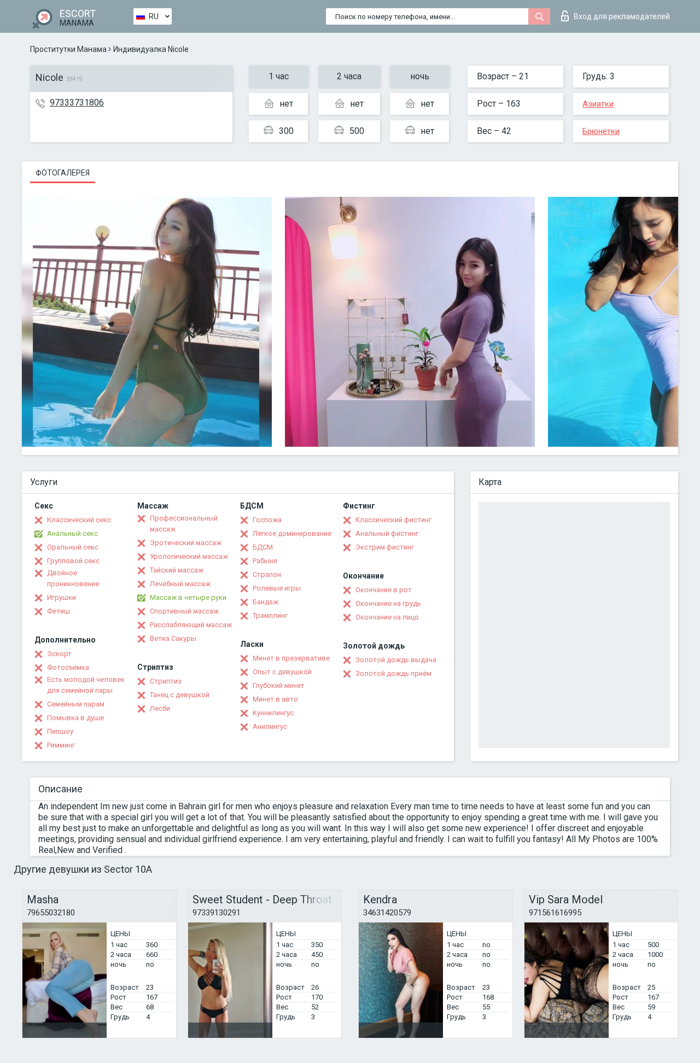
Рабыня (265, 561)
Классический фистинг (393, 520)
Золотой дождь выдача (395, 660)
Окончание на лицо (387, 617)
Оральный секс (72, 547)
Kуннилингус (273, 713)
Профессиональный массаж (184, 523)
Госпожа (267, 520)
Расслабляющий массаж (191, 625)
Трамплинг (270, 615)
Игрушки (61, 597)
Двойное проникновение (73, 578)
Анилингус (270, 726)
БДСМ (263, 547)
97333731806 (77, 102)
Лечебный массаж (180, 584)
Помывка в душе (75, 718)
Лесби (160, 708)
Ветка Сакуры (173, 638)
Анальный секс (72, 533)
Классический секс (79, 520)
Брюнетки (601, 131)
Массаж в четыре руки (188, 597)
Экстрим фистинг (384, 547)
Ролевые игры (277, 588)
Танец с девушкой (179, 695)
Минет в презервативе (291, 658)
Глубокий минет (279, 685)
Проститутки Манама (68, 49)
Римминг (61, 745)
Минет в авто (275, 699)
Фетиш (58, 611)
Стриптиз (166, 681)
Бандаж (265, 602)
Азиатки (598, 104)
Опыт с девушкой (282, 672)
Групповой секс (73, 561)
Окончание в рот (383, 590)
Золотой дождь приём (393, 673)
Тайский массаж (176, 570)
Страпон (267, 574)
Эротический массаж (185, 543)
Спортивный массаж (184, 611)
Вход (622, 16)
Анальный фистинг (386, 533)
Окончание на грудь (388, 603)
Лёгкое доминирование (292, 533)
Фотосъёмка (68, 667)
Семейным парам (75, 704)
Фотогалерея (63, 172)
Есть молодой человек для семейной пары (86, 684)
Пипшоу (60, 731)
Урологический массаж (189, 556)
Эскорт (59, 654)
